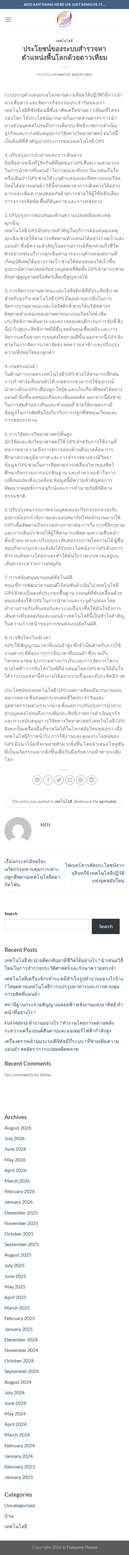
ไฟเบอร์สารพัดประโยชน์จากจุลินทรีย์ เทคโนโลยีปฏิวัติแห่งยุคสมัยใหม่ (94, 872)
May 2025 (15, 1286)
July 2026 (14, 1138)
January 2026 (18, 1202)
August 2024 (17, 1382)
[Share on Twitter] (59, 780)
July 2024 (14, 1392)
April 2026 (15, 1170)
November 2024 (21, 1350)
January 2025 (18, 1329)
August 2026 (17, 1128)
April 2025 (15, 1297)
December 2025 (21, 1212)
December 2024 (21, 1339)
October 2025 (19, 1233)
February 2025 (19, 1318)
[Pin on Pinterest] (81, 780)
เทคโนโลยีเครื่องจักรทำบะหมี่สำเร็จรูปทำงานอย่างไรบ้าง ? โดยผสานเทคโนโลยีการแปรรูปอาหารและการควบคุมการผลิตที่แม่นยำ (63, 986)
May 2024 (15, 1413)
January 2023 (18, 1477)
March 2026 (17, 1180)
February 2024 (19, 1445)
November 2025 (21, 1223)
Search (10, 913)
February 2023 (19, 1466)
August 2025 (17, 1254)
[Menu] (8, 19)
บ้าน (9, 1516)
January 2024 (18, 1456)
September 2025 (21, 1244)
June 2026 (15, 1149)
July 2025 (14, 1265)
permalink (107, 801)
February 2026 (19, 1191)
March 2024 (17, 1434)
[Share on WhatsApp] (37, 780)
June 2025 (15, 1276)
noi (88, 74)
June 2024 (15, 1403)
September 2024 (21, 1371)
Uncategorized (19, 1505)
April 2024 (15, 1424)
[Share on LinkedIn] (92, 780)
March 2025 (17, 1307)
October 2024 (19, 1360)
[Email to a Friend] (70, 780)
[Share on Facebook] (48, 780)
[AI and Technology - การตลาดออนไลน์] (64, 19)
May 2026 (15, 1159)
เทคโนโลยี (64, 41)
